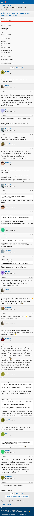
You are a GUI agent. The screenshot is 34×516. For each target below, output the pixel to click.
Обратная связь (5, 510)
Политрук (8, 143)
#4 (32, 134)
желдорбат (8, 419)
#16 (32, 379)
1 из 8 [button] (12, 67)
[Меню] (2, 2)
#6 (32, 168)
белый (7, 85)
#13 (32, 313)
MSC (6, 109)
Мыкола (7, 229)
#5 (32, 149)
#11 (32, 277)
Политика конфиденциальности (9, 511)
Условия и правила (14, 510)
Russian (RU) (5, 508)
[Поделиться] (30, 77)
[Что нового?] (29, 1)
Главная (26, 511)
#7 (32, 190)
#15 (32, 344)
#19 (32, 456)
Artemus (8, 338)
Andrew (4, 10)
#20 (32, 482)
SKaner (7, 271)
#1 (32, 77)
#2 (32, 91)
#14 (32, 328)
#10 (32, 256)
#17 (32, 425)
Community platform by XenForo (13, 514)
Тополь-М (8, 129)
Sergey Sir (8, 162)
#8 (32, 212)
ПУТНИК (7, 450)
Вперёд (17, 67)
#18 (32, 439)
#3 (32, 115)
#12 (32, 295)
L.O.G (6, 433)
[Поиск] (32, 1)
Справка (20, 511)
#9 (32, 234)
